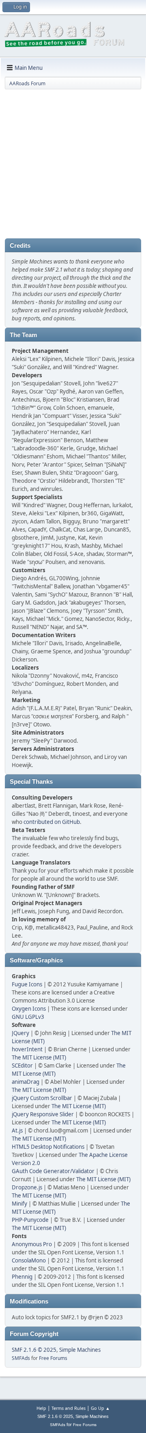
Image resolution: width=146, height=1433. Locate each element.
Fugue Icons (27, 984)
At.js (17, 1130)
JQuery (20, 1033)
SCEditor (22, 1065)
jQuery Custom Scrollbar (42, 1098)
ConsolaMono (29, 1260)
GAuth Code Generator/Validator (53, 1171)
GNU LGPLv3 (28, 1016)
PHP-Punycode (30, 1219)
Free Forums (53, 1358)
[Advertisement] (73, 165)
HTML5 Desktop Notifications (48, 1146)
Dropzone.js (27, 1187)
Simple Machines (80, 1349)
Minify (19, 1203)
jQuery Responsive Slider (43, 1114)
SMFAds (21, 1358)
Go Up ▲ (100, 1408)
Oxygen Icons (29, 1008)
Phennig (22, 1276)
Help (41, 1408)
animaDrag (25, 1081)
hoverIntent (27, 1049)
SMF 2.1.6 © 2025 (34, 1349)
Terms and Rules (69, 1408)
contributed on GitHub (52, 822)
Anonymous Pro (32, 1244)
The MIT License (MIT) (39, 1057)
